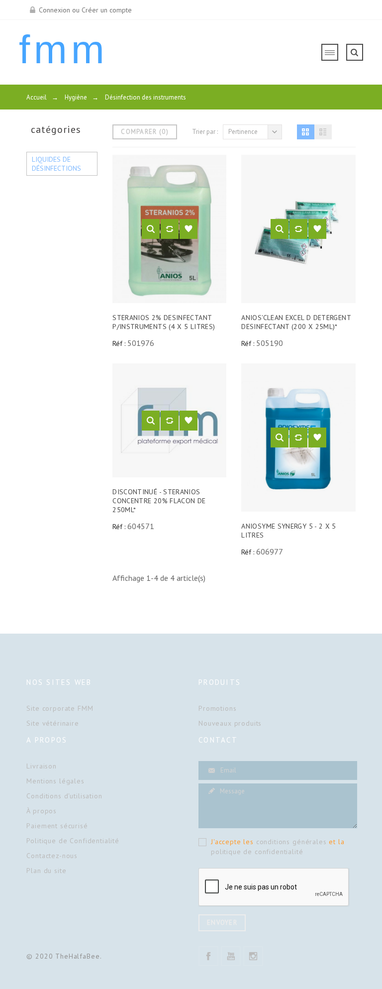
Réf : (118, 343)
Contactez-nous (52, 855)
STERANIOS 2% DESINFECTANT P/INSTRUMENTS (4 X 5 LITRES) (163, 322)
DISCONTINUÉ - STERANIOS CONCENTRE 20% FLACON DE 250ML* (158, 500)
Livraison (41, 766)
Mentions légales (55, 780)
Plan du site (46, 870)
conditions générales (291, 841)
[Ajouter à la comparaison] (170, 229)
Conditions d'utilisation (64, 795)
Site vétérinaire (52, 723)
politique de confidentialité (257, 851)
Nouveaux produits (230, 723)
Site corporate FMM (59, 708)
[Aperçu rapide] (151, 229)
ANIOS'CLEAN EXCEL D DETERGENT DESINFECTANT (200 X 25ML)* (296, 322)
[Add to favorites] (188, 229)
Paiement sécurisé (57, 825)
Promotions (217, 708)
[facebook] (208, 956)
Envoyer (222, 922)
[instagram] (253, 956)
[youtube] (231, 956)
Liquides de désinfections (56, 164)
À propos (41, 810)
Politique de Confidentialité (72, 840)
